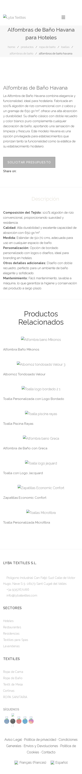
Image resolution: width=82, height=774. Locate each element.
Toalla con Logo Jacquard (23, 473)
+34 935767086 (18, 589)
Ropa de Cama (13, 671)
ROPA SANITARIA (15, 697)
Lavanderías (11, 646)
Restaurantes (12, 627)
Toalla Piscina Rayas (18, 424)
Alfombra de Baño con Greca (25, 448)
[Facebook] (19, 171)
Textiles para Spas (15, 640)
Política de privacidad (40, 740)
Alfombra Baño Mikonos (21, 349)
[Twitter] (26, 171)
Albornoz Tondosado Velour (24, 374)
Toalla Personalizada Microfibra (26, 522)
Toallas (65, 47)
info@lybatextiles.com (22, 595)
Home (11, 47)
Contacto (48, 752)
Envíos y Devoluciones (41, 746)
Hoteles (8, 621)
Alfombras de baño (21, 53)
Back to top (72, 763)
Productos (27, 47)
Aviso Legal (13, 740)
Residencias (11, 633)
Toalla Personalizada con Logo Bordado (33, 399)
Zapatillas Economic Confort (24, 498)
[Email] (39, 171)
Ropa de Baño (47, 47)
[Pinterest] (32, 171)
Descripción (45, 199)
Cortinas (8, 690)
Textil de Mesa (13, 684)
